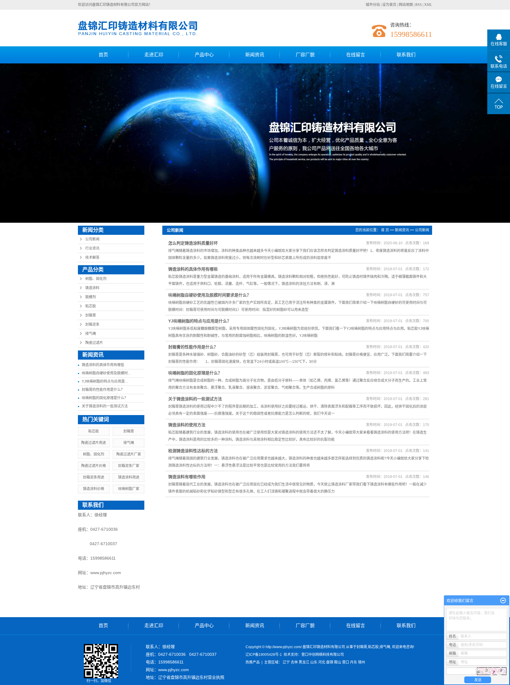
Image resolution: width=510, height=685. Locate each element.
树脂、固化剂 (96, 279)
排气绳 (90, 334)
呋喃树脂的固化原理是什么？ (105, 398)
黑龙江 (304, 662)
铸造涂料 (92, 288)
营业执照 (216, 677)
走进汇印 (153, 54)
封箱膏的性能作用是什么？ (103, 390)
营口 (345, 662)
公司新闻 (92, 239)
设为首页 (389, 5)
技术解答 (92, 257)
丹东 (353, 662)
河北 (321, 662)
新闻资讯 (254, 54)
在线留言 (355, 54)
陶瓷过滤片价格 (93, 466)
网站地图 (406, 5)
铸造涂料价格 (93, 489)
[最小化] (503, 601)
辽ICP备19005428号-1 (264, 655)
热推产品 (253, 662)
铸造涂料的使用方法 (186, 424)
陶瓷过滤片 (94, 343)
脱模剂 (90, 297)
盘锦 (329, 662)
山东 (313, 662)
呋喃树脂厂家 (128, 489)
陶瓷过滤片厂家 (128, 454)
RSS (418, 5)
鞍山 (337, 662)
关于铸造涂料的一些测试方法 (105, 406)
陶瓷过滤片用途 (93, 443)
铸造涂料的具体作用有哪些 (103, 365)
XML (428, 5)
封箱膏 (90, 315)
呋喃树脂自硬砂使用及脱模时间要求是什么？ (209, 295)
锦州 (361, 662)
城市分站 (373, 5)
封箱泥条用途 (93, 477)
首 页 (385, 230)
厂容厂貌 (305, 54)
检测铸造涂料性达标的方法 (193, 450)
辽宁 (286, 662)
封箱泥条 (92, 324)
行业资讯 (92, 248)
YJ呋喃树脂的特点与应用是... (105, 381)
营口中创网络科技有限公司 (322, 655)
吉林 (294, 662)
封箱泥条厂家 (128, 466)
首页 (103, 54)
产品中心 (204, 54)
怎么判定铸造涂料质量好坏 (193, 243)
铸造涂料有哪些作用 (186, 476)
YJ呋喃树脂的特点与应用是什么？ (199, 321)
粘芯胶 (90, 306)
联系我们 (406, 54)
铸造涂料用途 (128, 477)
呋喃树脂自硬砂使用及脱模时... (106, 373)
